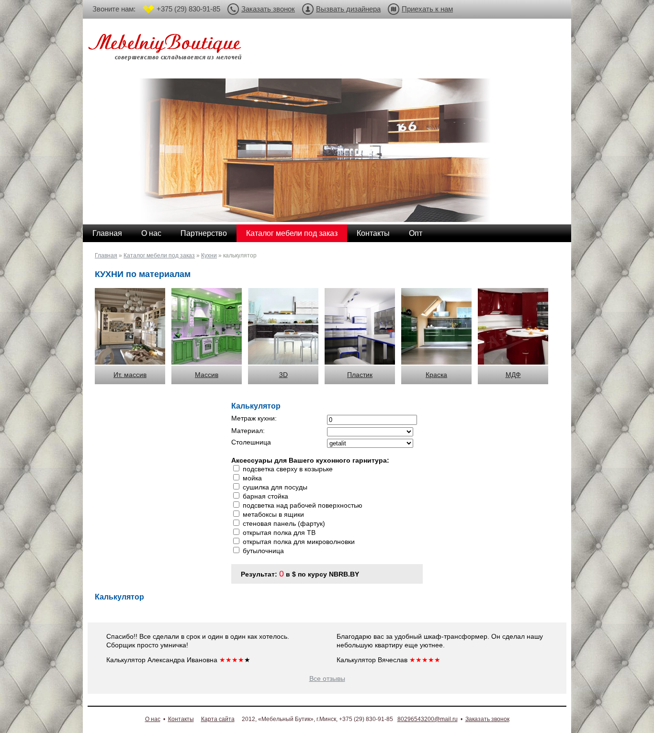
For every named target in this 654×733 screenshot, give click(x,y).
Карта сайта (218, 719)
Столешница (251, 442)
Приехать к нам (427, 9)
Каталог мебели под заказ (292, 233)
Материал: (248, 430)
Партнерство (203, 233)
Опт (415, 233)
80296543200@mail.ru (427, 719)
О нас (151, 233)
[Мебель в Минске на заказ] (167, 49)
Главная (107, 233)
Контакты (373, 233)
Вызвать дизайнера (348, 9)
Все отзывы (327, 678)
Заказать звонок (268, 9)
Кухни (209, 255)
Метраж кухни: (254, 418)
